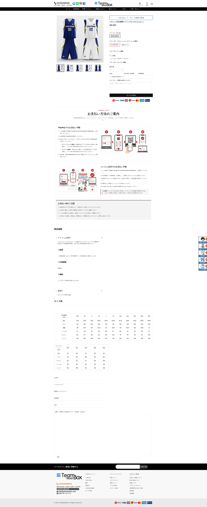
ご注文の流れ (88, 480)
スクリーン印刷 (114, 488)
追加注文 (87, 485)
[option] (80, 39)
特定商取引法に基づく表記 (136, 488)
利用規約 (132, 490)
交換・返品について (135, 480)
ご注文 (123, 9)
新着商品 (76, 9)
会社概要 (132, 493)
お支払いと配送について (136, 477)
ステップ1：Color (115, 33)
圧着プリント (113, 477)
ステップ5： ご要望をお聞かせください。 (121, 80)
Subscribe (143, 467)
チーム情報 (112, 55)
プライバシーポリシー (135, 485)
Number (141, 73)
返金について (133, 483)
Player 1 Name (129, 73)
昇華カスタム (87, 9)
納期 (86, 483)
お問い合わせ (135, 9)
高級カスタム (100, 9)
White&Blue (115, 36)
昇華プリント (113, 483)
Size (111, 73)
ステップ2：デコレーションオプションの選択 (124, 41)
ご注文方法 (88, 477)
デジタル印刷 (113, 485)
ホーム (68, 9)
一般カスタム (112, 9)
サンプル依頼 (88, 490)
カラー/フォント (114, 480)
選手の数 (112, 66)
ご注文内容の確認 (89, 488)
